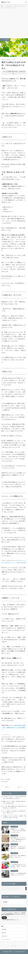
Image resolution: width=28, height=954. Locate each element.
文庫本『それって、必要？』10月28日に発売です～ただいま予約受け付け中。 (14, 802)
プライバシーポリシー (6, 939)
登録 (4, 917)
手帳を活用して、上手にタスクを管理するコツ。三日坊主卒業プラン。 (18, 848)
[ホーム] (14, 926)
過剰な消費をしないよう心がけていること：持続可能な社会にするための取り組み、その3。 (18, 839)
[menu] (26, 2)
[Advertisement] (14, 23)
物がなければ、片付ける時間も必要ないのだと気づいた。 (18, 856)
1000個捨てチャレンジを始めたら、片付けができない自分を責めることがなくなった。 (18, 830)
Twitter (13, 946)
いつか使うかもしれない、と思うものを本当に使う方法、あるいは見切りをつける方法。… (14, 797)
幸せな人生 (5, 781)
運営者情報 (4, 929)
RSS (15, 946)
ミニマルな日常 (5, 39)
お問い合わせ (4, 936)
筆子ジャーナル (6, 2)
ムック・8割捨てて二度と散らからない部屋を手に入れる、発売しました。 (14, 812)
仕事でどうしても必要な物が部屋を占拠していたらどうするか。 (18, 874)
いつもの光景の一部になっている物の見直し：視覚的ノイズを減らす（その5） (18, 866)
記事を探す (4, 932)
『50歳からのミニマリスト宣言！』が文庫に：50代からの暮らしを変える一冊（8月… (14, 816)
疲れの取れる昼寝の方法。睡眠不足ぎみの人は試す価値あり (13, 728)
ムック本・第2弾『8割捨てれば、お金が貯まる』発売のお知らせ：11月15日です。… (14, 807)
